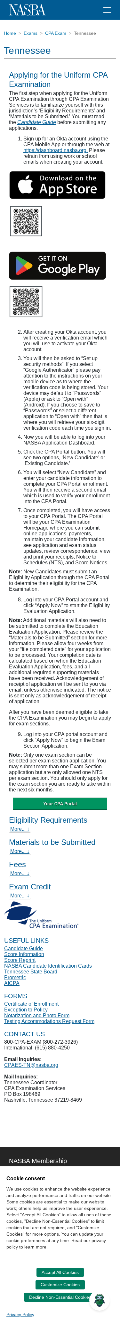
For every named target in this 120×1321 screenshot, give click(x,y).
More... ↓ (19, 829)
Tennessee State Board (30, 971)
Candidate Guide (36, 122)
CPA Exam (55, 33)
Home (10, 33)
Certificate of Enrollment (31, 1004)
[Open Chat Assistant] (99, 1300)
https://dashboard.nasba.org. (55, 150)
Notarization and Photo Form (36, 1015)
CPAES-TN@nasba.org (31, 1065)
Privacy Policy (20, 1314)
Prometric (15, 977)
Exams (30, 33)
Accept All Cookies (60, 1272)
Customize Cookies (60, 1284)
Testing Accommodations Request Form (49, 1021)
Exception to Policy (26, 1009)
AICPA (12, 983)
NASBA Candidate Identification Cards (48, 966)
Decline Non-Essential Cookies (60, 1297)
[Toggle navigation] (107, 10)
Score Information (24, 954)
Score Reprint (20, 960)
